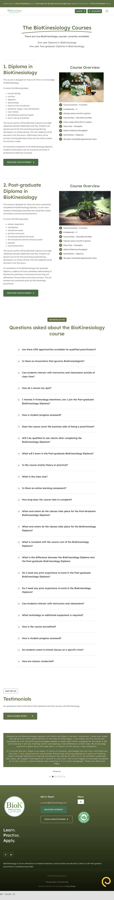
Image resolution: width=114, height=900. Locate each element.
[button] (50, 774)
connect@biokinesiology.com (53, 800)
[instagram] (5, 852)
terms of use (63, 879)
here (21, 4)
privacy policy (51, 879)
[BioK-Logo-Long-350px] (14, 10)
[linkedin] (11, 852)
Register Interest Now (69, 4)
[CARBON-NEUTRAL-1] (84, 809)
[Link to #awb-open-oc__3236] (107, 11)
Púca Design (71, 883)
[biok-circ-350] (14, 793)
